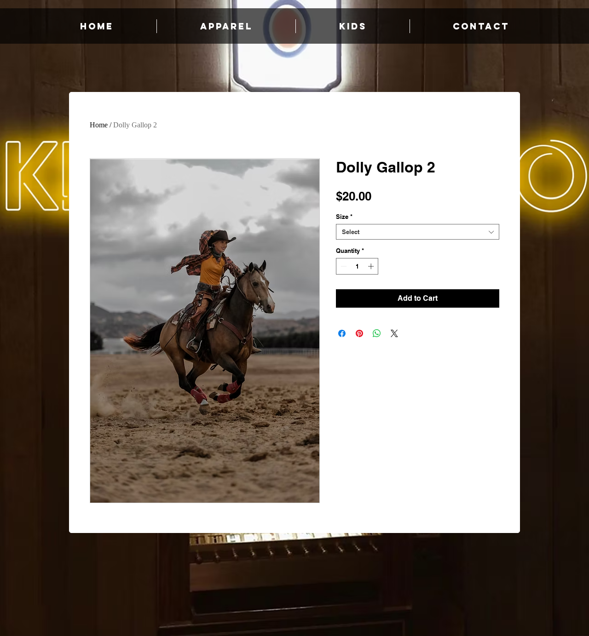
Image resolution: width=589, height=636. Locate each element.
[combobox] (417, 232)
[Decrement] (342, 266)
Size (344, 216)
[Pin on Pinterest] (359, 333)
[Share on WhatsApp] (376, 333)
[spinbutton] (357, 266)
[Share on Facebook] (341, 333)
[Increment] (371, 266)
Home (99, 125)
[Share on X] (394, 333)
